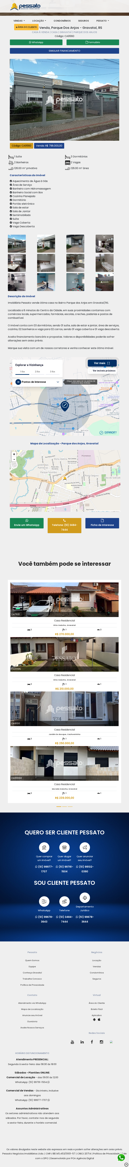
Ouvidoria (32, 1021)
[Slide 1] (58, 806)
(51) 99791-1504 (38, 1082)
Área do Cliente (27, 27)
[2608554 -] (17, 243)
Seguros (83, 20)
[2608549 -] (75, 281)
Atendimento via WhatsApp (32, 1003)
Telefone (64, 910)
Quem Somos (32, 960)
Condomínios (62, 20)
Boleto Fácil (97, 1009)
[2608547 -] (105, 243)
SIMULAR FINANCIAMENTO (64, 51)
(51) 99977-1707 (38, 1100)
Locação (38, 20)
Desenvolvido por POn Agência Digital (72, 1158)
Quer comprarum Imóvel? (44, 858)
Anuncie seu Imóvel (32, 1015)
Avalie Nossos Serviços (32, 1027)
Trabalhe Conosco (32, 978)
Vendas (18, 20)
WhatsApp (44, 910)
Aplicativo (97, 1015)
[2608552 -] (75, 262)
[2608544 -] (46, 281)
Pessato (101, 20)
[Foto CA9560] (64, 99)
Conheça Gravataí (32, 972)
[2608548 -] (17, 281)
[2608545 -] (75, 243)
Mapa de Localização (32, 1009)
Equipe (32, 966)
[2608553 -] (46, 243)
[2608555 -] (105, 281)
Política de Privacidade (32, 984)
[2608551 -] (17, 262)
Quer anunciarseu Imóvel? (85, 858)
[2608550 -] (46, 262)
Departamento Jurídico (85, 908)
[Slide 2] (64, 806)
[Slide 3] (70, 806)
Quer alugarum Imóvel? (64, 858)
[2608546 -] (105, 262)
